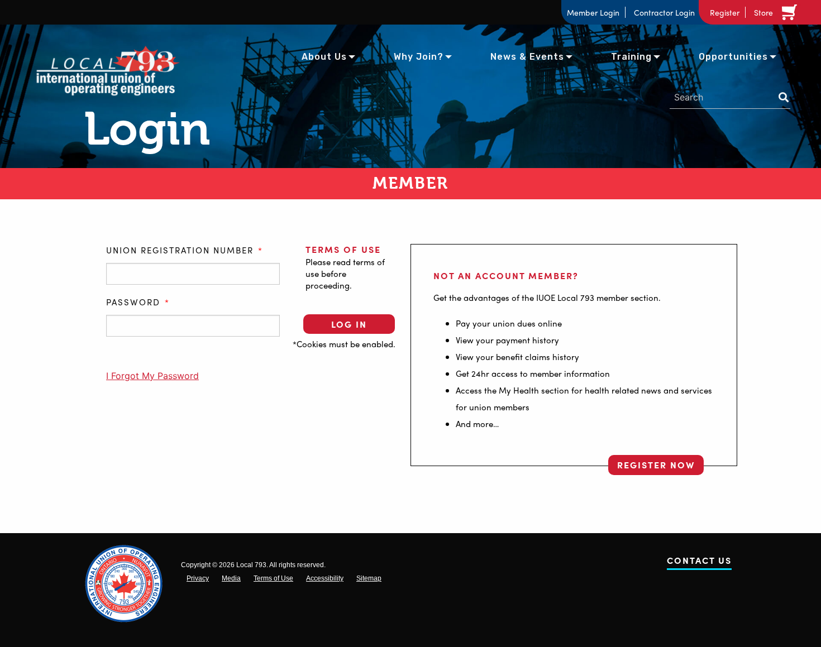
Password (138, 302)
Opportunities (733, 56)
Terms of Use (343, 249)
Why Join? (418, 56)
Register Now (656, 464)
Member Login (593, 12)
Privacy (198, 578)
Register (724, 12)
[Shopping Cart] (791, 12)
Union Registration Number (184, 250)
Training (631, 56)
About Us (324, 56)
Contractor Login (664, 12)
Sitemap (368, 578)
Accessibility (324, 578)
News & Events (527, 56)
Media (231, 578)
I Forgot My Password (152, 375)
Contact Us (699, 562)
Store (763, 12)
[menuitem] (324, 56)
